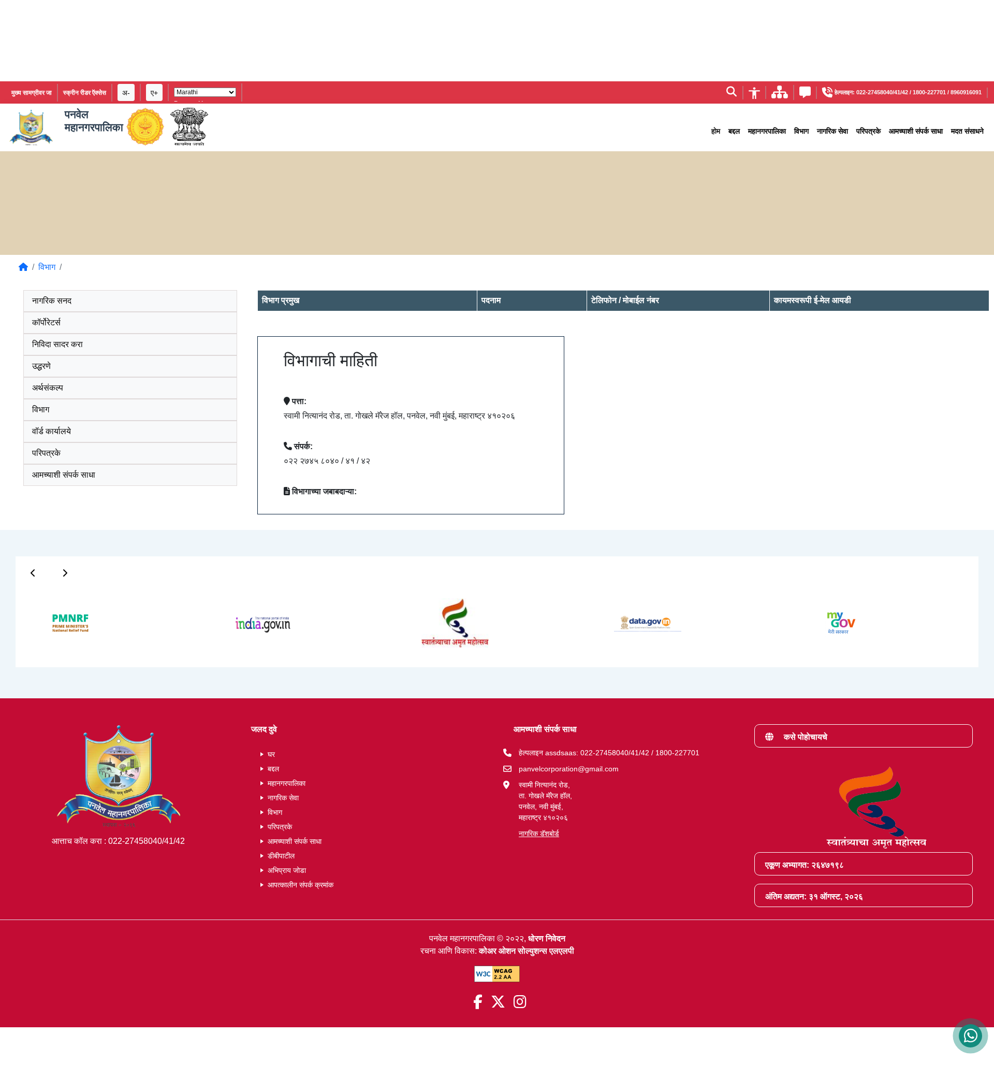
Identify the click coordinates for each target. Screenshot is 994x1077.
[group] (60, 623)
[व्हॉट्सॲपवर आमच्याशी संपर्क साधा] (970, 1035)
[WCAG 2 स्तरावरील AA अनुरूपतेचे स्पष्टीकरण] (497, 974)
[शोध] (731, 92)
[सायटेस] (779, 95)
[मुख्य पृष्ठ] (23, 267)
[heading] (497, 201)
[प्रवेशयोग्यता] (754, 92)
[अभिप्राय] (805, 94)
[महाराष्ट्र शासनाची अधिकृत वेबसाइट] (145, 127)
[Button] (33, 573)
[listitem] (60, 267)
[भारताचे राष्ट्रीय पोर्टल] (189, 127)
